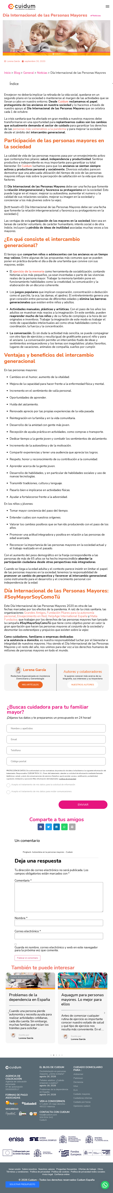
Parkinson (78, 1078)
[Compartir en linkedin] (56, 827)
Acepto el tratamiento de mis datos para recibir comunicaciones (41, 791)
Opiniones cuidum (81, 1105)
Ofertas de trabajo (87, 1169)
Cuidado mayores (81, 1094)
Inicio (7, 73)
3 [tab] (57, 1056)
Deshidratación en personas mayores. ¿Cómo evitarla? (53, 1072)
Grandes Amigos (35, 613)
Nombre (21, 918)
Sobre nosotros (29, 1169)
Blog (17, 73)
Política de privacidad (40, 1171)
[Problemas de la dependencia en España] (30, 980)
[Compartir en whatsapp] (64, 827)
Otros (100, 1169)
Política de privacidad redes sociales (88, 1171)
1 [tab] (52, 1056)
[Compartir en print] (72, 827)
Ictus (75, 1086)
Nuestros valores (46, 1169)
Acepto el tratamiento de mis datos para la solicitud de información (43, 785)
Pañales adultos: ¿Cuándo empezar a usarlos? (52, 1081)
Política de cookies (60, 1171)
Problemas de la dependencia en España (29, 997)
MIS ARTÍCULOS (30, 684)
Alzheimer (78, 1074)
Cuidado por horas (82, 1102)
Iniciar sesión (15, 1169)
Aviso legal (47, 1174)
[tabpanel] (30, 1008)
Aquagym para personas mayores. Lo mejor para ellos (82, 999)
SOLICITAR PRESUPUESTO (22, 1184)
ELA (75, 1090)
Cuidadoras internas (82, 1098)
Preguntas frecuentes (66, 1169)
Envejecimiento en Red (31, 616)
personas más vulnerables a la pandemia (39, 129)
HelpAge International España (67, 616)
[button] (8, 1013)
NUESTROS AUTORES (82, 684)
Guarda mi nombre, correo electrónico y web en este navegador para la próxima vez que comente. (56, 949)
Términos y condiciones (17, 1171)
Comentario (23, 880)
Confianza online (62, 1174)
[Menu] (107, 6)
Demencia (78, 1082)
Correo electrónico (28, 931)
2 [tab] (54, 1056)
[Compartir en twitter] (48, 827)
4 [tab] (60, 1056)
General (28, 73)
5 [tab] (63, 1056)
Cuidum (63, 101)
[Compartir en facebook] (41, 827)
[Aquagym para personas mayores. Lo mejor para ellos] (82, 980)
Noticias (42, 73)
